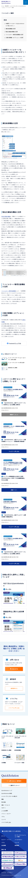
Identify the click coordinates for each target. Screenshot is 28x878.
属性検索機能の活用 (11, 28)
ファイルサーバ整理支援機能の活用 (14, 34)
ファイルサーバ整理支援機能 (8, 291)
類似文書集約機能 (5, 216)
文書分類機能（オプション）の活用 (14, 37)
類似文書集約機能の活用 (12, 31)
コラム (3, 7)
